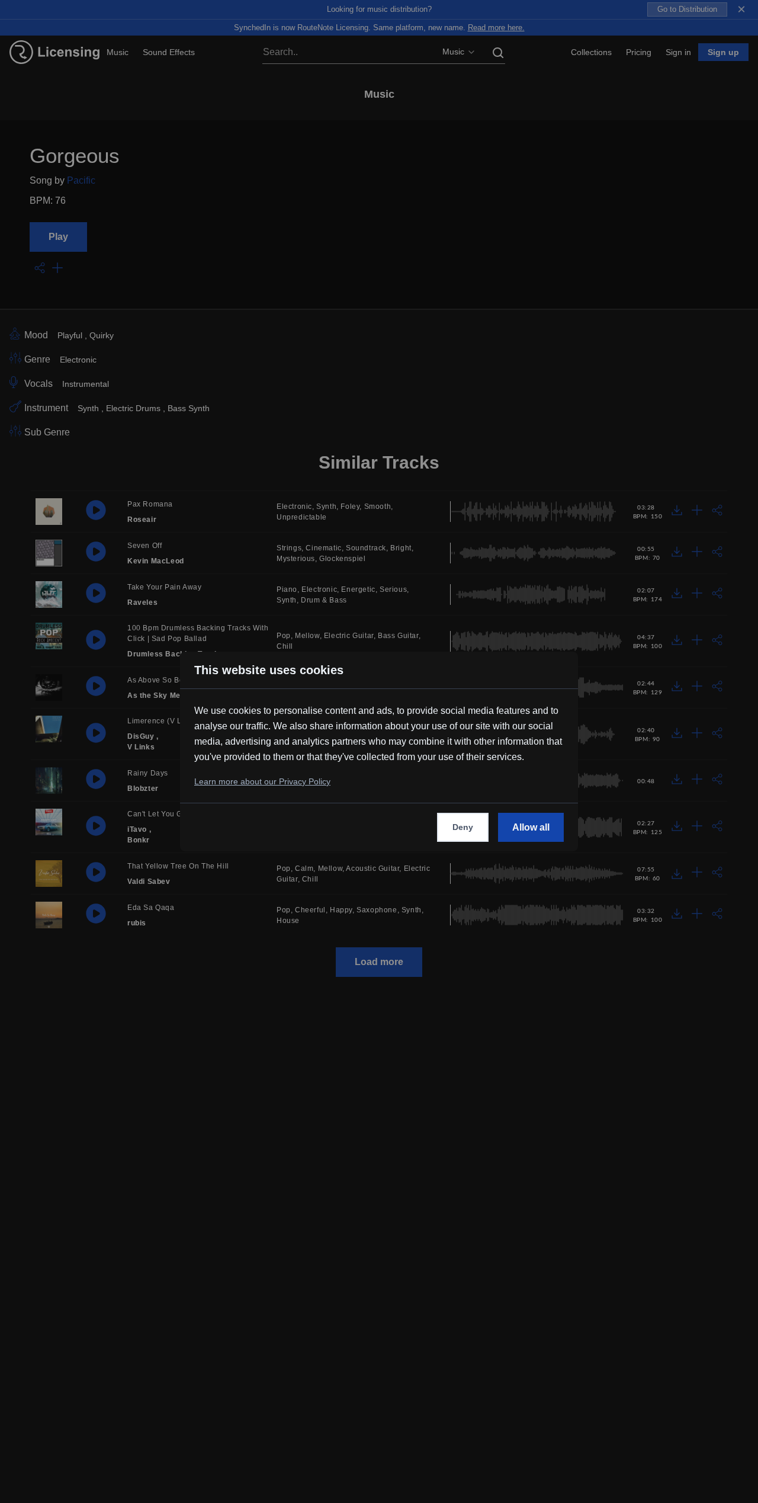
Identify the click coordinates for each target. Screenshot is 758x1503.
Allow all (531, 827)
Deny (462, 827)
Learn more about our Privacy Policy (262, 781)
